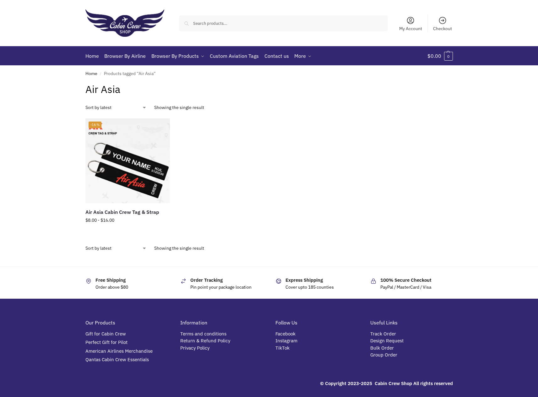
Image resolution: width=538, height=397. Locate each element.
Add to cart (128, 234)
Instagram (286, 341)
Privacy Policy (194, 348)
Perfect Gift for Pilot (106, 342)
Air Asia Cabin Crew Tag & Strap (122, 212)
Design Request (387, 341)
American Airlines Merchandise (119, 351)
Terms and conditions (203, 334)
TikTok (282, 348)
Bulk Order (382, 348)
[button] (440, 55)
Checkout (442, 28)
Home (91, 73)
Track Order (383, 334)
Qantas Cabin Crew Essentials (117, 359)
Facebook (285, 334)
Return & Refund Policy (205, 341)
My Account (410, 28)
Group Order (384, 355)
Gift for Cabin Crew (105, 334)
